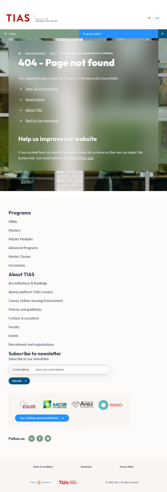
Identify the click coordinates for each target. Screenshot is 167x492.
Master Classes (20, 256)
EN (157, 18)
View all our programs (42, 89)
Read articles (35, 99)
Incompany (17, 265)
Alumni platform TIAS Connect (31, 292)
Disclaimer (86, 466)
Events (13, 335)
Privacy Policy (127, 466)
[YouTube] (48, 438)
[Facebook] (39, 438)
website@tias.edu (80, 158)
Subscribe (17, 380)
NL (149, 18)
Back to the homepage (42, 120)
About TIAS (34, 110)
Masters (15, 230)
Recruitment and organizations (31, 344)
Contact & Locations (24, 318)
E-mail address (21, 369)
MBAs (13, 221)
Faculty (14, 327)
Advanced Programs (23, 248)
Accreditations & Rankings (28, 283)
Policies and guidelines (25, 309)
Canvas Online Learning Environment (36, 300)
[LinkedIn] (31, 438)
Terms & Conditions (43, 466)
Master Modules (21, 239)
